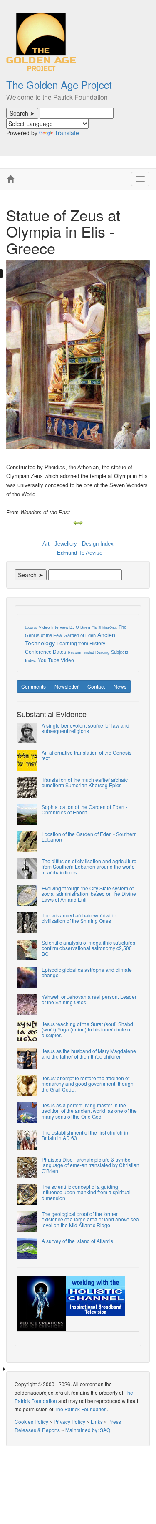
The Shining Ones (104, 627)
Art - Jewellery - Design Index (78, 544)
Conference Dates (45, 652)
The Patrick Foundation (80, 1409)
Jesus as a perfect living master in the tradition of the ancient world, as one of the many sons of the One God (89, 1111)
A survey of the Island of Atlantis (77, 1240)
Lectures (31, 627)
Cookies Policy (31, 1421)
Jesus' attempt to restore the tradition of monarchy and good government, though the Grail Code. (88, 1083)
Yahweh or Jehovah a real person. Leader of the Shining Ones (89, 999)
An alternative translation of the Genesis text (86, 755)
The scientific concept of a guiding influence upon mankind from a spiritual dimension (86, 1192)
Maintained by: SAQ (87, 1429)
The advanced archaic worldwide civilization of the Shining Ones (79, 918)
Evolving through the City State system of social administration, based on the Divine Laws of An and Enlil (89, 893)
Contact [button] (96, 686)
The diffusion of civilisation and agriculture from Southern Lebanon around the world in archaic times (89, 866)
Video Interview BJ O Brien (64, 627)
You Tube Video (56, 660)
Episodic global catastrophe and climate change (87, 972)
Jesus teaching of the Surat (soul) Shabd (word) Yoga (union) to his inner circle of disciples (87, 1029)
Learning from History (81, 644)
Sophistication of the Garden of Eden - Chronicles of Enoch (84, 809)
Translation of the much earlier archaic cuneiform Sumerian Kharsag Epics (85, 782)
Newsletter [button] (66, 686)
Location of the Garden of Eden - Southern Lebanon (89, 836)
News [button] (120, 686)
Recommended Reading (88, 652)
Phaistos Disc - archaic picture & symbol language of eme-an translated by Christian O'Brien (90, 1165)
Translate (66, 133)
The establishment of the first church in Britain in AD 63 (85, 1135)
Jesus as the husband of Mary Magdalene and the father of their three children (89, 1053)
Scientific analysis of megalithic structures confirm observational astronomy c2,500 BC (88, 948)
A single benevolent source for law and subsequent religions (85, 728)
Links (97, 1421)
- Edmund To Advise (78, 553)
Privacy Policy (69, 1421)
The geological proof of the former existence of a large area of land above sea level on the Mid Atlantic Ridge (90, 1219)
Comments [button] (33, 686)
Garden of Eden (80, 635)
